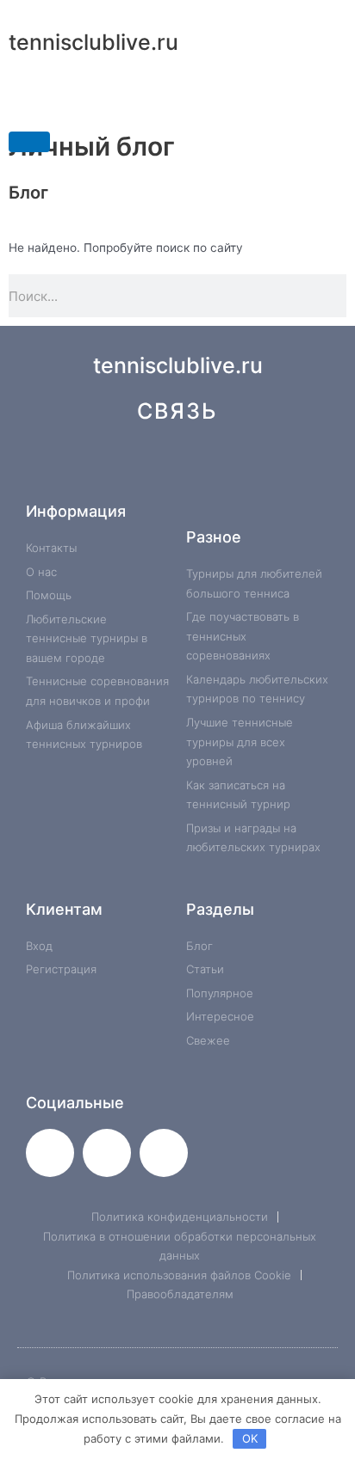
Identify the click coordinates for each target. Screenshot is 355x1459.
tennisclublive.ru (93, 42)
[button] (177, 101)
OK (250, 1438)
